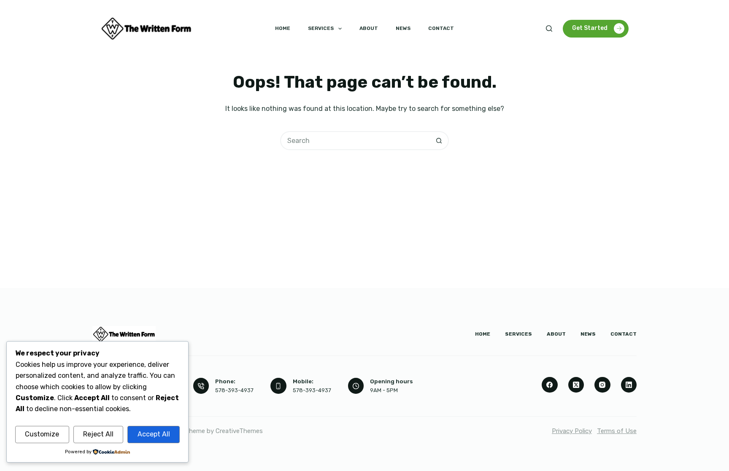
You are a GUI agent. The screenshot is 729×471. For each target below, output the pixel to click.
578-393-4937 (234, 390)
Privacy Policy (572, 431)
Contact (441, 28)
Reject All (98, 434)
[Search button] (439, 140)
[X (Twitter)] (576, 385)
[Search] (549, 28)
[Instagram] (602, 385)
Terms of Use (617, 431)
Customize (42, 434)
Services (321, 28)
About (368, 28)
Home (282, 28)
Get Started (590, 28)
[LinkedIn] (629, 385)
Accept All (154, 434)
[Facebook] (550, 385)
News (403, 28)
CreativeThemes (239, 431)
